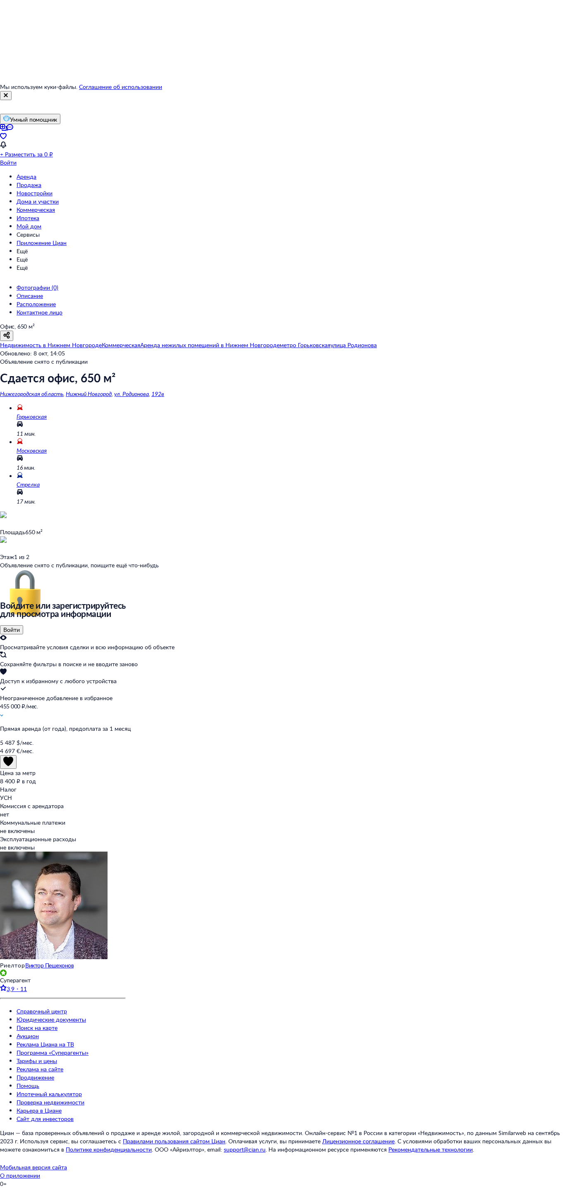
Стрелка (28, 484)
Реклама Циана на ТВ (45, 1044)
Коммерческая (36, 210)
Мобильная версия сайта (33, 1167)
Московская (32, 450)
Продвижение (35, 1077)
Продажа (29, 185)
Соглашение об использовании (120, 87)
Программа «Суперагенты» (53, 1052)
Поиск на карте (37, 1028)
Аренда (26, 176)
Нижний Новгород (89, 394)
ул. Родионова (131, 394)
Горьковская (32, 416)
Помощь (28, 1086)
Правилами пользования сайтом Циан (174, 1141)
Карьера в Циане (39, 1110)
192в (157, 394)
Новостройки (35, 193)
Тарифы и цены (37, 1061)
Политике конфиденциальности (109, 1149)
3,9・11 (17, 989)
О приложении (20, 1175)
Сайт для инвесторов (45, 1119)
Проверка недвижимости (50, 1102)
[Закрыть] (6, 95)
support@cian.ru (245, 1149)
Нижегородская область (31, 394)
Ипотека (28, 218)
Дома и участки (38, 201)
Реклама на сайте (40, 1069)
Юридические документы (51, 1019)
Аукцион (28, 1036)
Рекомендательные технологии (430, 1149)
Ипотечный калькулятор (49, 1094)
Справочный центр (42, 1011)
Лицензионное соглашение (358, 1141)
